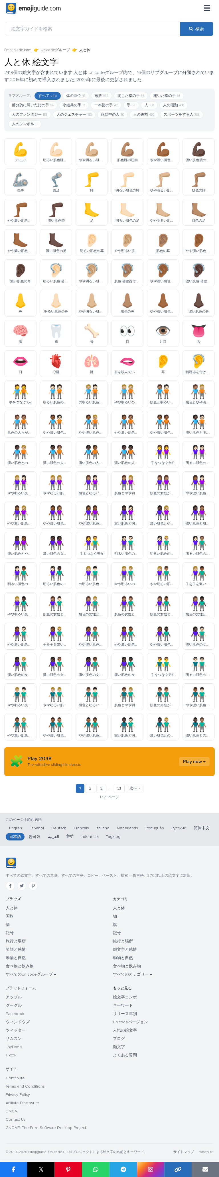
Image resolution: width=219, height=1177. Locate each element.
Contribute (15, 1078)
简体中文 (202, 828)
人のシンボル (25, 124)
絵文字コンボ (125, 997)
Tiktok (11, 1055)
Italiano (103, 828)
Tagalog (113, 836)
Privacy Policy (18, 1094)
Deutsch (58, 828)
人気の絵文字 (125, 1030)
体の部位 (76, 95)
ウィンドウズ (18, 1022)
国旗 (10, 916)
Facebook (15, 1013)
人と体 (12, 908)
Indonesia (90, 836)
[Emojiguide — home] (33, 8)
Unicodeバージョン (130, 1022)
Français (81, 828)
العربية (53, 836)
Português (154, 828)
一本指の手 (106, 105)
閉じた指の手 (130, 95)
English (15, 828)
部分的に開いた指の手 (33, 105)
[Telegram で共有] (123, 1169)
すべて (47, 95)
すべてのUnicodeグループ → (31, 974)
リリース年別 (125, 1013)
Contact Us (16, 1119)
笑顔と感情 (16, 949)
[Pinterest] (33, 885)
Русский (178, 828)
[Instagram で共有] (150, 1169)
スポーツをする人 (182, 114)
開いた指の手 (166, 95)
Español (36, 828)
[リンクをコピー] (178, 1169)
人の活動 (173, 105)
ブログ (119, 1038)
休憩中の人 (112, 114)
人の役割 (144, 114)
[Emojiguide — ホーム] (11, 863)
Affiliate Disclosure (22, 1102)
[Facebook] (10, 885)
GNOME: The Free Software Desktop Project (46, 1127)
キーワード (123, 1005)
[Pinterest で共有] (68, 1169)
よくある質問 (125, 1055)
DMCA (11, 1111)
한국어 (34, 836)
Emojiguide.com (17, 50)
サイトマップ (183, 1152)
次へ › (134, 788)
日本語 (15, 836)
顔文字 (119, 1046)
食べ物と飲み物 (20, 966)
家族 (101, 95)
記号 (10, 932)
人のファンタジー (29, 114)
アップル (14, 997)
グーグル (14, 1005)
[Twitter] (21, 885)
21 (119, 788)
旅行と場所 (16, 941)
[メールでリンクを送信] (205, 1169)
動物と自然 (16, 957)
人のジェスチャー (74, 114)
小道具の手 (74, 105)
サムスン (14, 1038)
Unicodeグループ (55, 50)
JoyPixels (14, 1046)
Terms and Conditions (25, 1086)
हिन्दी (69, 836)
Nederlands (127, 828)
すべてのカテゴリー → (132, 974)
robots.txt (205, 1152)
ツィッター (16, 1030)
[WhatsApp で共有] (95, 1169)
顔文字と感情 (125, 949)
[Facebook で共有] (13, 1169)
